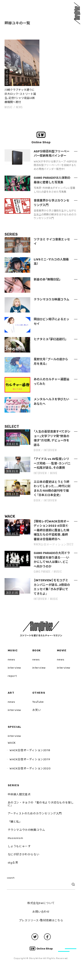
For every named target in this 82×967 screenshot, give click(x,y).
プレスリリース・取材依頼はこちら (41, 920)
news (19, 107)
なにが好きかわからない (23, 854)
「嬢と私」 (15, 821)
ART (11, 692)
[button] (22, 63)
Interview (50, 450)
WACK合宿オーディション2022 (53, 544)
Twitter (34, 936)
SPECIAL (14, 726)
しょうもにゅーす (19, 846)
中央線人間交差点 (19, 794)
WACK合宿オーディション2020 (30, 768)
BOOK (37, 450)
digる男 (13, 862)
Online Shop (44, 948)
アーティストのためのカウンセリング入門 (35, 813)
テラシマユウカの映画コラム (26, 829)
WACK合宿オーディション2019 (30, 759)
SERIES (13, 785)
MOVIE (53, 473)
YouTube (38, 701)
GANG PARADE (42, 571)
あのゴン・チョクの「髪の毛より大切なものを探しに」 (41, 804)
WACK (12, 742)
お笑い (36, 710)
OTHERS (38, 692)
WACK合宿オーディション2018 (30, 750)
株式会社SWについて (41, 903)
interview (14, 667)
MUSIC (9, 107)
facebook (47, 936)
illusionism (15, 838)
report (12, 675)
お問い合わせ (41, 911)
